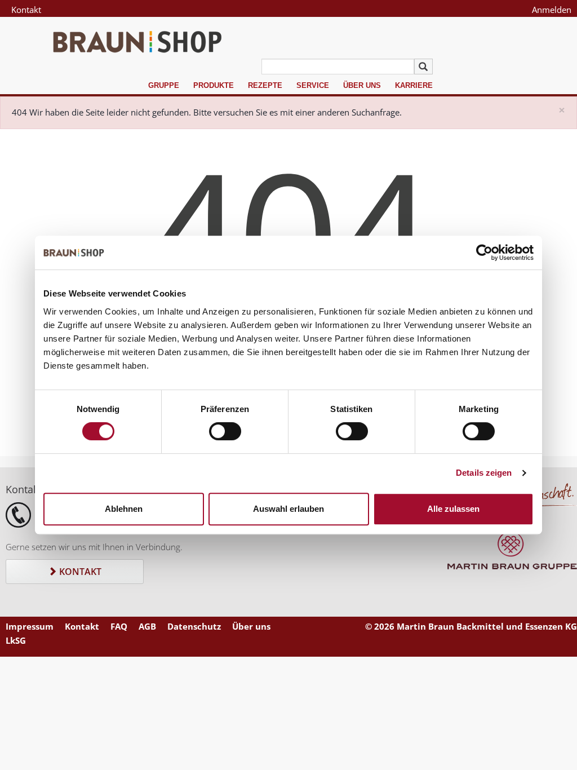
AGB (147, 626)
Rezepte (265, 85)
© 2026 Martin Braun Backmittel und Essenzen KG (471, 626)
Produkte (213, 85)
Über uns (362, 85)
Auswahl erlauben (288, 509)
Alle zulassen (453, 509)
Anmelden (551, 9)
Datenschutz (194, 626)
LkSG (16, 640)
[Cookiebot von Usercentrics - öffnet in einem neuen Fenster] (484, 252)
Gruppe (163, 85)
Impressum (30, 626)
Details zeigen (484, 472)
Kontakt (26, 9)
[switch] (225, 431)
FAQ (118, 626)
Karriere (414, 85)
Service (312, 85)
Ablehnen (124, 509)
